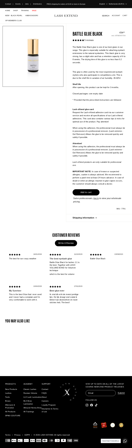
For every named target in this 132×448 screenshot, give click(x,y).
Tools (7, 397)
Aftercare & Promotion (10, 406)
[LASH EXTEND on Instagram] (87, 404)
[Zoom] (33, 56)
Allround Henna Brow (32, 408)
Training (25, 10)
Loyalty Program (49, 405)
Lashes (8, 393)
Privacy (17, 435)
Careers (45, 401)
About (44, 397)
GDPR (27, 435)
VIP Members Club (13, 20)
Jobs (27, 4)
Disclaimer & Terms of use (50, 410)
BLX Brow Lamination (28, 402)
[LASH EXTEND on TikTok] (96, 404)
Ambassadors (31, 15)
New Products (11, 389)
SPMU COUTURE (12, 416)
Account (116, 15)
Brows (7, 401)
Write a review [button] (66, 243)
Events (18, 4)
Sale (34, 10)
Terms (7, 435)
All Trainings (28, 412)
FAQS (44, 393)
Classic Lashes (29, 389)
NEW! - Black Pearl (13, 15)
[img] (14, 254)
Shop (15, 10)
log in (96, 198)
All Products (10, 412)
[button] (78, 40)
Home (7, 10)
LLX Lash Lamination (32, 397)
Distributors (37, 4)
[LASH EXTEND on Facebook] (91, 404)
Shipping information (83, 218)
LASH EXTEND (46, 435)
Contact (8, 4)
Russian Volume (30, 393)
